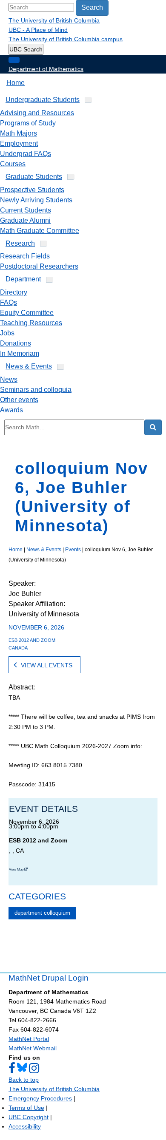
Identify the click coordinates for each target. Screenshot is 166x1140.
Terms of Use (26, 1107)
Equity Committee (27, 312)
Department (23, 279)
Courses (13, 163)
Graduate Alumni (25, 220)
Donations (15, 343)
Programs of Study (28, 123)
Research (20, 243)
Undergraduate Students (43, 99)
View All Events (46, 665)
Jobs (7, 333)
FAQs (8, 302)
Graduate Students (34, 176)
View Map (16, 869)
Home (15, 82)
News (8, 379)
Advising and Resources (37, 112)
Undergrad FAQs (25, 153)
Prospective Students (32, 189)
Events (73, 550)
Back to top (24, 1079)
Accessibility (25, 1126)
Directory (13, 292)
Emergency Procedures (40, 1098)
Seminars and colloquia (36, 389)
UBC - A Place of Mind (38, 29)
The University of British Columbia (54, 20)
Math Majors (18, 133)
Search (92, 7)
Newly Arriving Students (36, 200)
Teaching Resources (31, 322)
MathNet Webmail (33, 1048)
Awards (11, 410)
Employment (19, 143)
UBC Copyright (29, 1117)
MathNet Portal (29, 1038)
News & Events (29, 366)
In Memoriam (19, 353)
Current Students (25, 210)
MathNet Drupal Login (49, 977)
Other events (19, 399)
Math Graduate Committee (39, 230)
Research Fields (25, 256)
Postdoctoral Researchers (39, 266)
